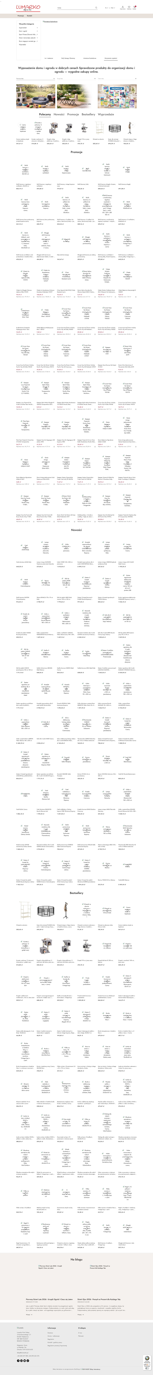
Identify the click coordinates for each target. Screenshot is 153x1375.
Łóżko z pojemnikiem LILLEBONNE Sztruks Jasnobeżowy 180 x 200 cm (125, 704)
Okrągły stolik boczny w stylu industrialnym (126, 1244)
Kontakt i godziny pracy (55, 1342)
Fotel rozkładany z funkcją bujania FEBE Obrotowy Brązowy (66, 810)
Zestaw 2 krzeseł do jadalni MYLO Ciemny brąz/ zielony (65, 881)
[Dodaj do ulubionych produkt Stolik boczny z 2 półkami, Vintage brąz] (114, 1218)
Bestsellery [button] (88, 114)
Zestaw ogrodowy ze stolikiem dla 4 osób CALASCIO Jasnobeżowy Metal (24, 704)
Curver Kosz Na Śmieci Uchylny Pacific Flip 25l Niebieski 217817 (87, 366)
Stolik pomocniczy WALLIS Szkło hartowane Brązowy (86, 845)
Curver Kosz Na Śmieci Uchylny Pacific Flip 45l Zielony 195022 (106, 328)
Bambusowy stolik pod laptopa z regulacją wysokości (45, 1244)
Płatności (81, 1336)
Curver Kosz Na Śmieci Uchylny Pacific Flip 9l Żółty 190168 (106, 403)
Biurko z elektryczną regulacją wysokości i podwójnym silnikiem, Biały (86, 1102)
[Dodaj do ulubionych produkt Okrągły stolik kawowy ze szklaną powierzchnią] (94, 230)
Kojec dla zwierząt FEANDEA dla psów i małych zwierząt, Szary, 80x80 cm (99, 140)
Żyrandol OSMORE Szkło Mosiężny (64, 775)
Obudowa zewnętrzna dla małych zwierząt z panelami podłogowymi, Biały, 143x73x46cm (25, 1173)
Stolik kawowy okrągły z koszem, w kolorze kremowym (107, 185)
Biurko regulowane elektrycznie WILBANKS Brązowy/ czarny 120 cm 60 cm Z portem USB (127, 598)
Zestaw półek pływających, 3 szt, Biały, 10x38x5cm (25, 1032)
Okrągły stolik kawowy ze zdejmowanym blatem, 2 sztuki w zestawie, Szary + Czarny (46, 255)
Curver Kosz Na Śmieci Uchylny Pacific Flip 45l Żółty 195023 (65, 328)
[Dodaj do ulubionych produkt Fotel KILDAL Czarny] (32, 784)
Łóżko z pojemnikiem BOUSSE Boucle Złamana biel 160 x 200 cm (126, 810)
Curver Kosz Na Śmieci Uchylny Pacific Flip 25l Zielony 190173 (45, 366)
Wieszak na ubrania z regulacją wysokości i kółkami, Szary (65, 1244)
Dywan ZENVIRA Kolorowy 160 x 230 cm (107, 775)
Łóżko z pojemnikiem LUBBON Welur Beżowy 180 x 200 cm (24, 739)
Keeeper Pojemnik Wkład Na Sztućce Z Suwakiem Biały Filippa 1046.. (106, 478)
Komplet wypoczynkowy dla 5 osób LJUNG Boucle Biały (45, 704)
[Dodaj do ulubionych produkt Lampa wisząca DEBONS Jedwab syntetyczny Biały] (114, 537)
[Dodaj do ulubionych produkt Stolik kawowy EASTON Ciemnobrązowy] (32, 572)
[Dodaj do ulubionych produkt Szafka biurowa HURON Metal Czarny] (73, 643)
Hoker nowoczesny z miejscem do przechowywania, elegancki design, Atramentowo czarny (126, 1173)
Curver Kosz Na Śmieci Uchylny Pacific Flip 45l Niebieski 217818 (86, 328)
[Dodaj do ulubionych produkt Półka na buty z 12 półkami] (32, 1183)
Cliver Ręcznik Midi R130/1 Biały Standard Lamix (66, 291)
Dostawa (50, 1333)
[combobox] (35, 78)
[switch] (147, 1368)
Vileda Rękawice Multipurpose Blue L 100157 (45, 328)
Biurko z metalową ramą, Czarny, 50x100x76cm (46, 1067)
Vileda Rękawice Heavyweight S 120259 (127, 291)
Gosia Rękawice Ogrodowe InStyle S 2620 (105, 441)
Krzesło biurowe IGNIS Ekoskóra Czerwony (86, 810)
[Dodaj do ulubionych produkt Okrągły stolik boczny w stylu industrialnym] (134, 1218)
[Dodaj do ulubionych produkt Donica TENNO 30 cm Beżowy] (114, 855)
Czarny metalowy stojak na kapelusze (125, 926)
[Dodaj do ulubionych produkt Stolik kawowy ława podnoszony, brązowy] (53, 195)
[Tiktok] (28, 1360)
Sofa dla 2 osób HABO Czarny (45, 739)
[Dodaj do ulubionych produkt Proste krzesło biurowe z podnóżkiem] (94, 971)
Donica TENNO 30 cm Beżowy (106, 880)
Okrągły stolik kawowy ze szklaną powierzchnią (87, 255)
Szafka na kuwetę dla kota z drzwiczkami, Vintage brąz (64, 996)
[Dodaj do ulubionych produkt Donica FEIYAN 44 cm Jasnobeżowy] (94, 749)
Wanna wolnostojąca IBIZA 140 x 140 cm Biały (107, 845)
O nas (80, 1333)
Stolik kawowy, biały (83, 184)
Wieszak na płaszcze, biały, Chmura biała (105, 926)
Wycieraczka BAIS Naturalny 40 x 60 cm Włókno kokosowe (127, 845)
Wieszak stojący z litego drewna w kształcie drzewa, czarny (114, 140)
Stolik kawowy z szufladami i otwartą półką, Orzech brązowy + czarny (107, 255)
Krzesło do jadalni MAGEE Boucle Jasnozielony (23, 633)
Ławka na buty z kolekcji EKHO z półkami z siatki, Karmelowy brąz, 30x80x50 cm (127, 1102)
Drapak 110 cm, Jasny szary (68, 140)
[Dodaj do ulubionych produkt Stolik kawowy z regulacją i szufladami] (53, 159)
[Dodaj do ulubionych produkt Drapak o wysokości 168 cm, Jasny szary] (134, 935)
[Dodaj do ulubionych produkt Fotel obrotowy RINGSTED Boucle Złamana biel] (53, 784)
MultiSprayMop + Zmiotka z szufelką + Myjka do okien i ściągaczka (85, 516)
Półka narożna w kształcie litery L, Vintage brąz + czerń (107, 1208)
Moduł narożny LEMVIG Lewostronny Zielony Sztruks (24, 845)
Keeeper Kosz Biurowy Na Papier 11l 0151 (107, 366)
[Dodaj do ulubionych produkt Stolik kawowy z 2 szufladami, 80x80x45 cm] (134, 195)
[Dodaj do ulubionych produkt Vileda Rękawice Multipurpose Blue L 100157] (53, 303)
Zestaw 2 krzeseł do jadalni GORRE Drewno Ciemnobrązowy (46, 881)
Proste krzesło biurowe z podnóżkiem (84, 996)
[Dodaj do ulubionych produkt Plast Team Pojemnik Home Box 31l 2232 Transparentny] (32, 415)
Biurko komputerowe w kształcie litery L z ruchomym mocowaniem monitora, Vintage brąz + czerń (25, 1067)
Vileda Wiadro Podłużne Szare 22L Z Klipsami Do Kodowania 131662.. (106, 291)
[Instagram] (21, 1360)
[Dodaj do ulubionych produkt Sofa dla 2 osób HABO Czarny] (53, 714)
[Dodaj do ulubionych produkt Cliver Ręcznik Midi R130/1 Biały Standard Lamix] (73, 265)
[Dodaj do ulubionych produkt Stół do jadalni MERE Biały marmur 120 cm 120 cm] (73, 572)
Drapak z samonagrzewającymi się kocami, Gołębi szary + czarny (45, 996)
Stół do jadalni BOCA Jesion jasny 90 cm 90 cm (126, 633)
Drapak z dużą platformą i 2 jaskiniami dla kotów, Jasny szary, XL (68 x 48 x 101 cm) (38, 140)
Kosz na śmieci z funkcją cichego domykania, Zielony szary (107, 1067)
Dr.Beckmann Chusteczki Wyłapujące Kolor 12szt (23, 328)
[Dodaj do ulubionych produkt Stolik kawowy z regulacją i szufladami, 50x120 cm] (32, 159)
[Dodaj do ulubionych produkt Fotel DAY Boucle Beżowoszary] (134, 749)
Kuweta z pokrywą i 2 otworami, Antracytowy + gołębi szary (25, 961)
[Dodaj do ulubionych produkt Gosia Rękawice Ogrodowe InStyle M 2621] (32, 452)
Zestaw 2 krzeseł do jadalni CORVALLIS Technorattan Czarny (127, 739)
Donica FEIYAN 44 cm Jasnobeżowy (84, 775)
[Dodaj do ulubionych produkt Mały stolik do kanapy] (73, 230)
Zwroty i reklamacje (53, 1336)
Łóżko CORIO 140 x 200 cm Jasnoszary (65, 563)
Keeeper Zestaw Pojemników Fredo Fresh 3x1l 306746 (85, 478)
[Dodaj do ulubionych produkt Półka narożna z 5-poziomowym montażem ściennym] (94, 1183)
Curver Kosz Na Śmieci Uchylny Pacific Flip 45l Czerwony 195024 (127, 328)
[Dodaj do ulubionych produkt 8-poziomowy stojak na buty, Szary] (73, 1183)
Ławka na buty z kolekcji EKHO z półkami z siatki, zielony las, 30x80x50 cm (25, 1138)
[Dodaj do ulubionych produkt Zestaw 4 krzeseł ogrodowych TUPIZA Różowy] (114, 572)
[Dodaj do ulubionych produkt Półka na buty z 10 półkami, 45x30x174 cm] (94, 1112)
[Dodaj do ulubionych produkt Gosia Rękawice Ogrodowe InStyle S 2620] (114, 415)
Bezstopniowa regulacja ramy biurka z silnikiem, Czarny (65, 1102)
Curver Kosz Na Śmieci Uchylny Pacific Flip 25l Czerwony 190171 (65, 366)
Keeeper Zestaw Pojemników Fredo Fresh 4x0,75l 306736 (65, 478)
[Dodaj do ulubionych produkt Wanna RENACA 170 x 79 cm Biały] (53, 572)
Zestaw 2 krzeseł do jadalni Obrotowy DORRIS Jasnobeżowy (86, 881)
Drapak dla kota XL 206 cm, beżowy (105, 961)
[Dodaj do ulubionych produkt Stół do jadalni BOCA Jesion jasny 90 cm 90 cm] (134, 608)
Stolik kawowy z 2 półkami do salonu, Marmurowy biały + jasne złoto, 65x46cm (87, 220)
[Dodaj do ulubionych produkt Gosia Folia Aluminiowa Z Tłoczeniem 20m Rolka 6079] (134, 340)
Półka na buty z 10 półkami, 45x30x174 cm (85, 1138)
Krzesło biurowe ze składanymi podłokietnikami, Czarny (106, 996)
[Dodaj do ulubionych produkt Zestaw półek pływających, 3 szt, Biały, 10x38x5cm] (32, 1006)
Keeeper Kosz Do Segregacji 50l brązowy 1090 (66, 441)
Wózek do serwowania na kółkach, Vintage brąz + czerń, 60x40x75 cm (45, 1173)
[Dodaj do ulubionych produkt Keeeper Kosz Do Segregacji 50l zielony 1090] (53, 415)
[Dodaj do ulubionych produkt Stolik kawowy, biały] (94, 159)
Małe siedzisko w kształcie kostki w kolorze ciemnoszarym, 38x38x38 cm (45, 1102)
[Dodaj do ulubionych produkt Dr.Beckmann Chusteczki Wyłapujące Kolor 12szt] (32, 303)
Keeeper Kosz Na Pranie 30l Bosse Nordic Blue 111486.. (44, 516)
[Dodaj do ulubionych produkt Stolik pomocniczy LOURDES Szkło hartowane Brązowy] (73, 820)
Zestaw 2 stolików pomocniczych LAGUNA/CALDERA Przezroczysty (107, 669)
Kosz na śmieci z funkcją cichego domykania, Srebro (87, 1067)
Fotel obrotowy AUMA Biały (23, 562)
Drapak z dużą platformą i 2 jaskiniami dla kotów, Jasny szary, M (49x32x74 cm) (53, 140)
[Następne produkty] (132, 125)
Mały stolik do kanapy (63, 255)
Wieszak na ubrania (83, 139)
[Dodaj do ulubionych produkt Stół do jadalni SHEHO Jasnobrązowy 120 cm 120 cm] (32, 643)
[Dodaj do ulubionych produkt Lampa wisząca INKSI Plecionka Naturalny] (114, 784)
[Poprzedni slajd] (47, 38)
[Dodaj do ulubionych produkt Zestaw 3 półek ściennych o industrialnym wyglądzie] (53, 1006)
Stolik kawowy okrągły (124, 184)
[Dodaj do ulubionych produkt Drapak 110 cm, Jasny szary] (73, 121)
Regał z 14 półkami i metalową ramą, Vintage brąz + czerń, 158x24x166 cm (126, 1208)
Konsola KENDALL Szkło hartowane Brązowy (63, 704)
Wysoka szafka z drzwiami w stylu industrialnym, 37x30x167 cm (106, 1102)
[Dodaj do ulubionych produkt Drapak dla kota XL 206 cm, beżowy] (114, 935)
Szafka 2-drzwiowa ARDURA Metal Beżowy (44, 669)
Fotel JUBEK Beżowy (123, 880)
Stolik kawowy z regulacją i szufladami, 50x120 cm (23, 185)
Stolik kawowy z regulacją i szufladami (44, 185)
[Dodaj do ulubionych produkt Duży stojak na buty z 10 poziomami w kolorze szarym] (73, 1112)
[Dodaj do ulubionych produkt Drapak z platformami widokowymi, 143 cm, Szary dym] (32, 971)
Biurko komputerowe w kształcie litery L (106, 1032)
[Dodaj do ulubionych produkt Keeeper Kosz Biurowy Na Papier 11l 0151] (114, 340)
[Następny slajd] (133, 38)
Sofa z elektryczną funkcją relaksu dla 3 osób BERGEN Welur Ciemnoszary (66, 739)
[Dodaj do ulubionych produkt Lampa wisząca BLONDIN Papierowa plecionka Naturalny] (53, 537)
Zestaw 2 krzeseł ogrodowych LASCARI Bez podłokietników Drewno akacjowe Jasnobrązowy (25, 775)
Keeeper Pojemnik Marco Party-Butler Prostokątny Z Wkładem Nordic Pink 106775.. (127, 478)
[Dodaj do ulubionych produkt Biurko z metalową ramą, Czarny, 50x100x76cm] (53, 1041)
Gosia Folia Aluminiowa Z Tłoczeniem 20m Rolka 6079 (126, 366)
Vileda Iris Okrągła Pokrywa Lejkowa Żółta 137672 (24, 291)
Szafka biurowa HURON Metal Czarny (65, 669)
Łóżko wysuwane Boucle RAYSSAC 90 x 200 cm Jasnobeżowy (104, 704)
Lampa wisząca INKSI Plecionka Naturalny (106, 810)
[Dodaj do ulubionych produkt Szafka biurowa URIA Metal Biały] (94, 643)
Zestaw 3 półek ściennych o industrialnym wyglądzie (44, 1032)
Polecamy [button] (45, 114)
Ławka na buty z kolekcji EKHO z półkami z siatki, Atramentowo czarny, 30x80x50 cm (46, 1138)
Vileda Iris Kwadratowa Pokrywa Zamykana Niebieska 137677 (45, 291)
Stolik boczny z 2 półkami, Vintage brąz (105, 1244)
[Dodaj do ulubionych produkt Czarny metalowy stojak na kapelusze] (134, 900)
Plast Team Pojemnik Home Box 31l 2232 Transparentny (25, 441)
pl (106, 8)
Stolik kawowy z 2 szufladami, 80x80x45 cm (126, 220)
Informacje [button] (52, 1328)
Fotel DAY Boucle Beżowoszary (126, 774)
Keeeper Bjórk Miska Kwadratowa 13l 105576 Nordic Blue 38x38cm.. (66, 403)
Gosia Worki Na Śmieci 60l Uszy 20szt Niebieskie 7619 (66, 516)
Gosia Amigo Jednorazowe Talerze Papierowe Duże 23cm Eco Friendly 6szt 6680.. (126, 441)
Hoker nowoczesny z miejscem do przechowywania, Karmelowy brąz (107, 1173)
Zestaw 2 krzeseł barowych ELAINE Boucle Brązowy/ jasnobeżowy (85, 598)
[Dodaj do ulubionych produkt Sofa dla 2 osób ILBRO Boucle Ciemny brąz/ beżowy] (114, 608)
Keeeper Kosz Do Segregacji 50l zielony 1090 (46, 441)
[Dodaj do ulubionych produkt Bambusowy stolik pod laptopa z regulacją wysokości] (53, 1218)
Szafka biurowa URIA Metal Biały (86, 668)
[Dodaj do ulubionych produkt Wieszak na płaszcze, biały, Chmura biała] (114, 900)
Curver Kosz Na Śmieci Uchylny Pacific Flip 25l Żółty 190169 (25, 366)
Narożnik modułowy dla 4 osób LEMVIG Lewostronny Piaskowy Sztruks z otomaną (86, 633)
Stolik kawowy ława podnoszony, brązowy (46, 220)
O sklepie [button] (82, 1328)
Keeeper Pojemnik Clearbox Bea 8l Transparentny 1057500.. (127, 516)
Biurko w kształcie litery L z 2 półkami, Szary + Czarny (126, 1032)
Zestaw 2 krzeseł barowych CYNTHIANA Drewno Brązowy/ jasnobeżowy (106, 739)
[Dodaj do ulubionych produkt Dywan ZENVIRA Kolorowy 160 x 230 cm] (114, 749)
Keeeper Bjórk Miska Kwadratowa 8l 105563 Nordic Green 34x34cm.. (87, 403)
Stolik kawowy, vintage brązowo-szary (66, 185)
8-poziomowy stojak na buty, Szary (65, 1208)
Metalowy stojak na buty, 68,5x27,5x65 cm (43, 1208)
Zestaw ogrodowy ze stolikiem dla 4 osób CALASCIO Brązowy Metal (45, 775)
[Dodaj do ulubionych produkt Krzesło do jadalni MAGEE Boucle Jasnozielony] (32, 608)
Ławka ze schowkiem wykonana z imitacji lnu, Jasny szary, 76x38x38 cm (127, 1067)
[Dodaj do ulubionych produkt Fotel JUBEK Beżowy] (134, 855)
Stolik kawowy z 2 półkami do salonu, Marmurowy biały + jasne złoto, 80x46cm (66, 220)
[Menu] (150, 1356)
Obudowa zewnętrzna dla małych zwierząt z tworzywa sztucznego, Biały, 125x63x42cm (87, 1173)
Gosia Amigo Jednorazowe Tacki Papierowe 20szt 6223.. (46, 478)
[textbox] (19, 78)
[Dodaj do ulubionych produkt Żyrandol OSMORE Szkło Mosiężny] (73, 749)
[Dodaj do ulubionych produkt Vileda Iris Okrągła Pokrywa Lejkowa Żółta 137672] (32, 265)
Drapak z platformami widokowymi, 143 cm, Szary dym (25, 996)
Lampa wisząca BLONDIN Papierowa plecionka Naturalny (45, 563)
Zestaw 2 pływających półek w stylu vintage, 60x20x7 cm (86, 1032)
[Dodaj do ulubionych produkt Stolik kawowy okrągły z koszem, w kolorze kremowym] (114, 159)
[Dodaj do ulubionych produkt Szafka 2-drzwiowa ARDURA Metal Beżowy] (53, 643)
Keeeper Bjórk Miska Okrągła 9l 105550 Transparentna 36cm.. (45, 403)
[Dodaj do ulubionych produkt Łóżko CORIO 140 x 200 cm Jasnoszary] (73, 537)
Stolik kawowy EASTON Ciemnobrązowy (22, 598)
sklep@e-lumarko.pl (22, 1353)
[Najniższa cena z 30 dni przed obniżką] (34, 297)
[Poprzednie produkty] (20, 125)
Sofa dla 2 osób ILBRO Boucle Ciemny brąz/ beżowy (106, 633)
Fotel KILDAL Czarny (21, 809)
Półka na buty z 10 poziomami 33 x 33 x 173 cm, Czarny (66, 1067)
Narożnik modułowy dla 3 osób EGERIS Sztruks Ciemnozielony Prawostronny (45, 845)
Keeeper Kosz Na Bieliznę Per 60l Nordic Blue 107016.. (106, 516)
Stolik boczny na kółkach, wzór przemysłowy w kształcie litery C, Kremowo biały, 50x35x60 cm (25, 255)
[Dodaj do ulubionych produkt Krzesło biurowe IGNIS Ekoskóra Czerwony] (94, 784)
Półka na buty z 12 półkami (23, 1208)
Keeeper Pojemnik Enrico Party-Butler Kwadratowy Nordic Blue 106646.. (86, 441)
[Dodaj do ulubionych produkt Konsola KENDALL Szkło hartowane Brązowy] (73, 678)
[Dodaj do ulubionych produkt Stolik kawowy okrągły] (134, 159)
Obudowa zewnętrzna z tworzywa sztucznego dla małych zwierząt (127, 1138)
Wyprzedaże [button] (106, 114)
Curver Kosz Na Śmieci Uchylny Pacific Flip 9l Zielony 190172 (127, 403)
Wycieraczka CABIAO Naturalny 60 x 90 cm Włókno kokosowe (86, 739)
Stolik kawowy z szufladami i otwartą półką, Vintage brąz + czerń (126, 255)
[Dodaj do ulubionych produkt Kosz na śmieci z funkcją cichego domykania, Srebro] (94, 1041)
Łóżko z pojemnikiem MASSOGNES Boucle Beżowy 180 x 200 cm (45, 633)
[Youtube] (24, 1360)
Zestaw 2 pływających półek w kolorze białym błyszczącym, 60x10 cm (126, 996)
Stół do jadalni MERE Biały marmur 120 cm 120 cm (64, 598)
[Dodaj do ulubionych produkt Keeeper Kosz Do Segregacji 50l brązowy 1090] (73, 415)
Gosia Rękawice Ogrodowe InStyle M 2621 (23, 478)
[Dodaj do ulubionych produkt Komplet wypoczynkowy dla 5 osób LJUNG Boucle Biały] (53, 678)
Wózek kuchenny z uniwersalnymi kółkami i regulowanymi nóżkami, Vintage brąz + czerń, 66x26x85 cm (66, 1173)
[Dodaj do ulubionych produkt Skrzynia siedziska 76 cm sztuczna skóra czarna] (32, 1077)
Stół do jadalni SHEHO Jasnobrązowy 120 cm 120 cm (24, 669)
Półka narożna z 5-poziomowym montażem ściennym (86, 1208)
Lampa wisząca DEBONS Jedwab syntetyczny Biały (107, 563)
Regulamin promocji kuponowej (57, 1346)
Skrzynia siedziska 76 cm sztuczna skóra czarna (23, 1102)
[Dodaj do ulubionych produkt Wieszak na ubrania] (88, 121)
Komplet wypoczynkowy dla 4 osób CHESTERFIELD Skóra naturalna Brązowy (86, 563)
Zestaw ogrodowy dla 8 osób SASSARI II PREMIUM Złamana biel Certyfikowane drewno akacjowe (126, 669)
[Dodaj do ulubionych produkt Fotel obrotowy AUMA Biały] (32, 537)
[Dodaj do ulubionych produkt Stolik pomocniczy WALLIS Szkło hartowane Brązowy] (94, 820)
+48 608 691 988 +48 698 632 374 (28, 1356)
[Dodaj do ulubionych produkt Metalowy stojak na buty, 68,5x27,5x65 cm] (53, 1183)
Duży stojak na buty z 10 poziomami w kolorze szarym (65, 1138)
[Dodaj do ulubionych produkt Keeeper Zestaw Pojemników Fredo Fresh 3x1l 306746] (94, 452)
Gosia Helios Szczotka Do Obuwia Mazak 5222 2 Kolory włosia (86, 291)
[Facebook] (18, 1360)
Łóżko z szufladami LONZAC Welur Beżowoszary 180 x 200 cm (65, 633)
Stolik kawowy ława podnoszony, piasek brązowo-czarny (25, 220)
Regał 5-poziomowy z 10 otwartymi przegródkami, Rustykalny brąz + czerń (23, 1244)
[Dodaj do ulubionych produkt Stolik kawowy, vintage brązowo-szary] (73, 159)
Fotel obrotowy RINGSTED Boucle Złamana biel (44, 810)
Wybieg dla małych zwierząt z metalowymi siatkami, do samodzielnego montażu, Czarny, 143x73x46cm (107, 1138)
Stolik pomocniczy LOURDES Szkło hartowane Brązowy (65, 845)
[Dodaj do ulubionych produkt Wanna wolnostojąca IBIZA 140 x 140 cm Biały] (114, 820)
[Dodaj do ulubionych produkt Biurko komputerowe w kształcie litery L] (114, 1006)
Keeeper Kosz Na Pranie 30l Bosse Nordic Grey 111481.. (24, 516)
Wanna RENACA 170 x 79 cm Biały (45, 598)
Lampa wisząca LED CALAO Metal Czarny (126, 563)
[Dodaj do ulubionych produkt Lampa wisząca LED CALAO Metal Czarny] (134, 537)
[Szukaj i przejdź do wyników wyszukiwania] (96, 8)
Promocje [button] (73, 114)
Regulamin (51, 1339)
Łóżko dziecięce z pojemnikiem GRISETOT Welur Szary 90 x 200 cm (87, 704)
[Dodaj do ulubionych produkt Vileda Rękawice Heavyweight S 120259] (134, 265)
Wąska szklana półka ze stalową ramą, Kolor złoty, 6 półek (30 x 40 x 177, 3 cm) (86, 1244)
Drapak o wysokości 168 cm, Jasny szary (126, 961)
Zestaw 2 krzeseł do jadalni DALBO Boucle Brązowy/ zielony (25, 881)
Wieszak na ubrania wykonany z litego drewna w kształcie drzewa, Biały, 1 (129, 140)
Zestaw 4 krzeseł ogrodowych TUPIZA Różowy (106, 598)
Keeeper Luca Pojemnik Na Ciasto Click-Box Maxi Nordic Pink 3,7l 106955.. (24, 403)
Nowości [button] (59, 114)
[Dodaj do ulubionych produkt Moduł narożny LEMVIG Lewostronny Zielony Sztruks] (32, 820)
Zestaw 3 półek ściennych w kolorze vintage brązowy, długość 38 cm (66, 1032)
